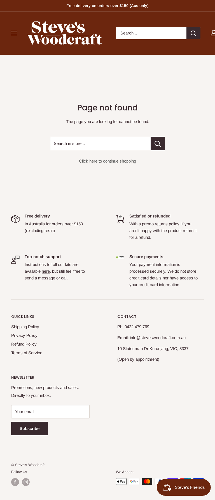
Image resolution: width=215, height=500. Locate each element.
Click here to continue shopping (107, 161)
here (46, 271)
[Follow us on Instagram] (26, 482)
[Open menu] (14, 33)
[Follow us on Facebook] (15, 482)
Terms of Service (26, 352)
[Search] (193, 33)
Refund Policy (24, 344)
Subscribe (29, 428)
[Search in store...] (158, 143)
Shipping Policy (25, 326)
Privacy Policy (24, 335)
